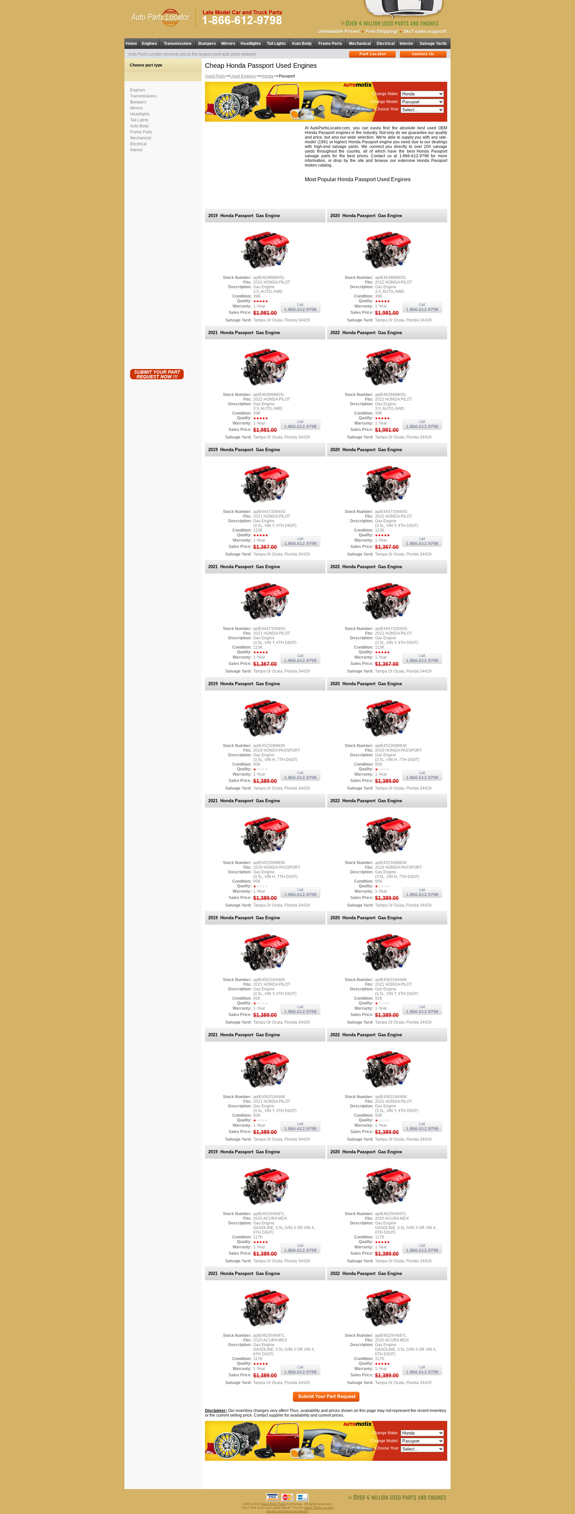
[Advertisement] (156, 259)
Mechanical (360, 43)
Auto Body (302, 43)
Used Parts (215, 76)
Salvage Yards (433, 43)
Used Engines (243, 76)
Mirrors (228, 43)
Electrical (386, 43)
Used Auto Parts (273, 1504)
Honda (267, 76)
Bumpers (207, 43)
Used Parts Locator (319, 1507)
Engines (149, 43)
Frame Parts (330, 43)
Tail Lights (276, 43)
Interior (406, 43)
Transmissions (178, 43)
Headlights (251, 43)
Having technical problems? (288, 1511)
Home (131, 43)
